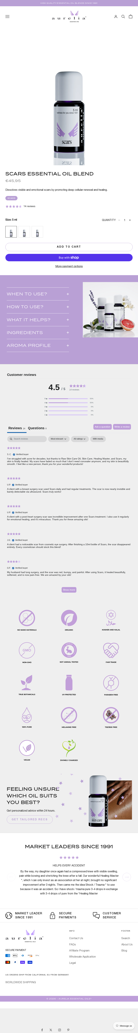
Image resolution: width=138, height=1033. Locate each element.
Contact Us (76, 938)
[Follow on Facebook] (42, 1030)
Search (125, 938)
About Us (127, 944)
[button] (69, 399)
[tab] (37, 428)
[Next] (127, 877)
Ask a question (102, 426)
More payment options (69, 266)
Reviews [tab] (16, 428)
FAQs (72, 944)
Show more (69, 589)
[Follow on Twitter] (51, 1030)
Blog (124, 950)
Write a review (122, 426)
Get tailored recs (30, 819)
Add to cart (69, 247)
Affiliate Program (79, 950)
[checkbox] (98, 439)
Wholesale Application (82, 956)
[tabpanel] (69, 516)
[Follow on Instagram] (59, 1030)
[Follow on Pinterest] (68, 1030)
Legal (72, 962)
